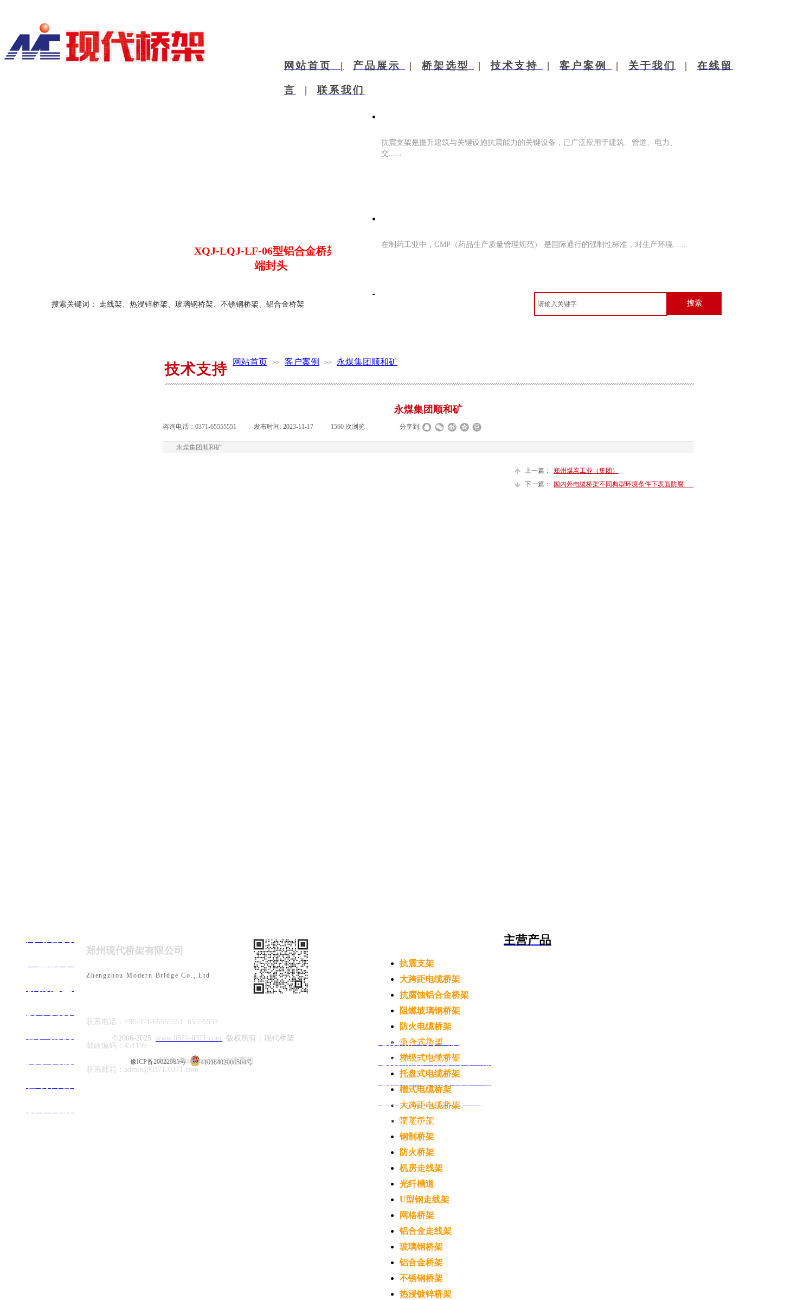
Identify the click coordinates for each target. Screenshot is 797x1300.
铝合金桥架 (421, 1262)
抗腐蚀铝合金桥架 (434, 994)
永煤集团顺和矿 (367, 361)
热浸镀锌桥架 (426, 1293)
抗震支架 (417, 963)
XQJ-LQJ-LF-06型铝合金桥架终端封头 (271, 258)
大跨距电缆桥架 (430, 979)
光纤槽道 (417, 1183)
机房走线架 (421, 1167)
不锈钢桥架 (421, 1278)
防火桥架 (417, 1152)
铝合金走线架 (426, 1230)
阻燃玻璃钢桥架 (430, 1010)
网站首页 (250, 361)
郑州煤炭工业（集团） (572, 470)
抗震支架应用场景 (424, 116)
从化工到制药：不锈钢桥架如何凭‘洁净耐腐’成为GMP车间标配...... (526, 210)
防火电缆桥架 (426, 1026)
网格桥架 (417, 1215)
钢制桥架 (417, 1136)
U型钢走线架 (424, 1199)
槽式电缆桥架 (426, 1089)
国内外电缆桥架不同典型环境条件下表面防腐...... (609, 484)
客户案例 (302, 361)
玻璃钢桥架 (421, 1246)
